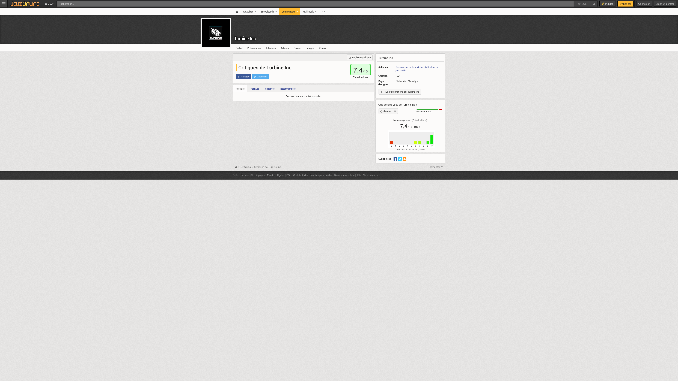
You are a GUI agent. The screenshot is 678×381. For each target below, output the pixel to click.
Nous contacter (371, 175)
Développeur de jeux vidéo (409, 67)
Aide (358, 175)
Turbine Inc (245, 38)
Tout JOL (581, 3)
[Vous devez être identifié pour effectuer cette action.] (395, 111)
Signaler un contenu (344, 175)
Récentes (240, 88)
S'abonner (625, 3)
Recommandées (288, 88)
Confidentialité (300, 175)
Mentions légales (275, 175)
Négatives (270, 88)
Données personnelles (321, 175)
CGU (288, 175)
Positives (255, 88)
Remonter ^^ (436, 167)
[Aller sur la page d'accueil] (236, 167)
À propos (260, 175)
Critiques (246, 167)
